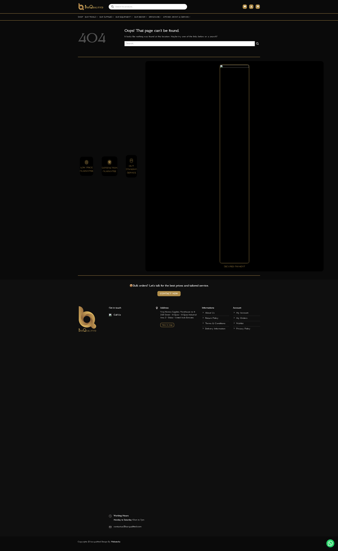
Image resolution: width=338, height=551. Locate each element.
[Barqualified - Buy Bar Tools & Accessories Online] (91, 7)
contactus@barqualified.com (127, 526)
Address (164, 307)
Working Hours (121, 515)
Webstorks (115, 542)
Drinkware (154, 17)
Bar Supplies (106, 17)
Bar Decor (139, 17)
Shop (80, 17)
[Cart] (258, 6)
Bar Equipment (123, 17)
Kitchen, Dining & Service (176, 17)
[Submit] (257, 43)
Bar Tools (90, 17)
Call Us (117, 314)
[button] (330, 543)
